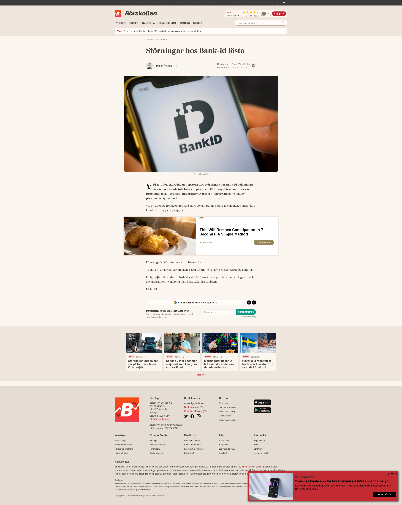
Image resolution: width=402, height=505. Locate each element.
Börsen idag (120, 440)
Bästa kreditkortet (192, 440)
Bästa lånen (224, 440)
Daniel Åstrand (164, 65)
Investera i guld (261, 452)
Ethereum (258, 448)
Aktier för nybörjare (123, 444)
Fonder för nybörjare (124, 448)
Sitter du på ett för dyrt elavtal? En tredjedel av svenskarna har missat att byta (159, 31)
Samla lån (223, 452)
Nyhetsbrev (224, 403)
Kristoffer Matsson (193, 411)
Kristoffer (246, 466)
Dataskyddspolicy (248, 316)
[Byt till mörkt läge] (266, 13)
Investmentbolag (157, 444)
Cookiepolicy (225, 415)
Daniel (259, 466)
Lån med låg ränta (227, 448)
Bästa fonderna (156, 452)
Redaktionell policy (227, 419)
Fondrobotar (154, 448)
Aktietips (153, 440)
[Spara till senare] (253, 65)
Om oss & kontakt (227, 407)
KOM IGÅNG (384, 494)
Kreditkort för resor (192, 444)
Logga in (279, 13)
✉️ (175, 65)
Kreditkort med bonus (194, 448)
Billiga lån (223, 444)
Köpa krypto (259, 440)
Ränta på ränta (121, 452)
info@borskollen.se (159, 419)
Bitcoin (257, 444)
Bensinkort (189, 452)
